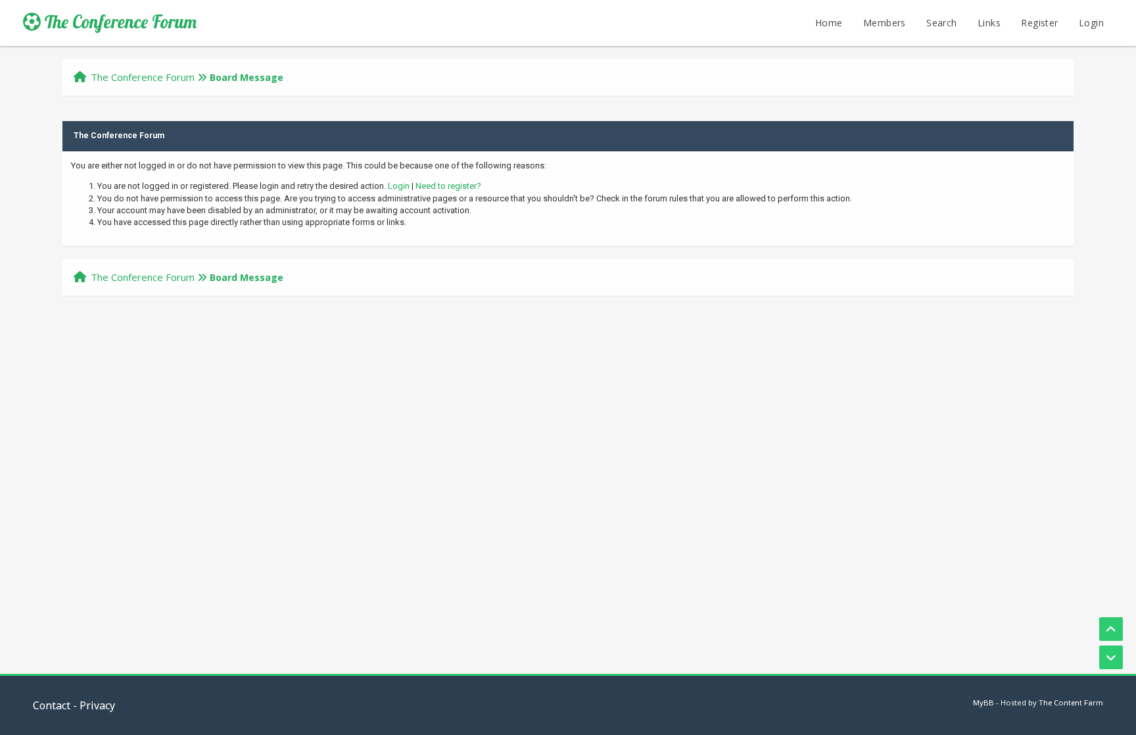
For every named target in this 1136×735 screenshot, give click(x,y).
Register (1039, 22)
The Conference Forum (119, 22)
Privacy (97, 705)
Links (989, 22)
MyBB (983, 702)
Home (829, 22)
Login (1091, 22)
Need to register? (448, 186)
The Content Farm (1071, 702)
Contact (51, 705)
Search (941, 22)
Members (884, 22)
